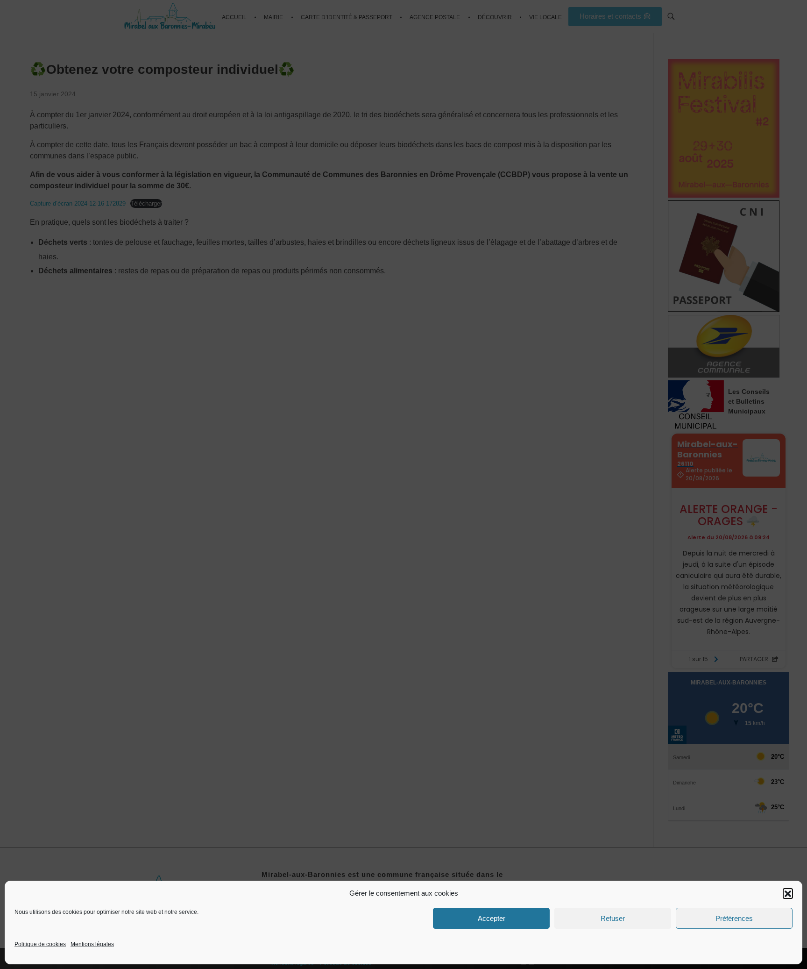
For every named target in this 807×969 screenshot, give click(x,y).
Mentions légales (92, 944)
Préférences (734, 918)
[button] (788, 893)
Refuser (613, 918)
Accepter (491, 918)
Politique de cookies (40, 944)
